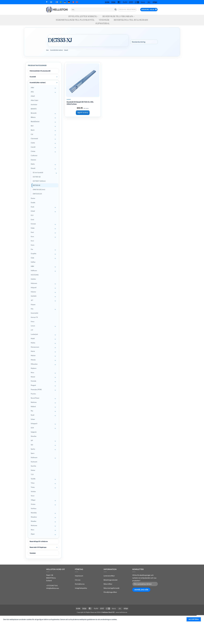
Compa (33, 151)
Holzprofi (33, 287)
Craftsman (34, 155)
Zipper (33, 534)
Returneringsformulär (112, 588)
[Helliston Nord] (56, 10)
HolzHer (33, 279)
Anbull (33, 96)
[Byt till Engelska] (77, 2)
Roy (32, 411)
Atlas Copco (34, 100)
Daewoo (33, 160)
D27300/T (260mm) (39, 181)
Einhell (33, 211)
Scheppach (34, 423)
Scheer (33, 419)
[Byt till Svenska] (61, 2)
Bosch (32, 130)
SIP (32, 440)
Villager (33, 500)
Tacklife (33, 479)
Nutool (33, 377)
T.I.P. (32, 474)
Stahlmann (34, 457)
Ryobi (32, 415)
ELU (32, 215)
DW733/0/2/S (37, 194)
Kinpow (33, 304)
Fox (32, 249)
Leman (33, 326)
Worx (32, 530)
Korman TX (34, 317)
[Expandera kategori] (57, 77)
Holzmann (34, 283)
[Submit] (115, 9)
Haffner (33, 262)
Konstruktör (34, 313)
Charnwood (34, 138)
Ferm (32, 236)
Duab (32, 207)
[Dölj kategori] (57, 82)
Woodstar (34, 517)
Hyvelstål (33, 77)
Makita (33, 343)
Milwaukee (34, 364)
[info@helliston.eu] (51, 2)
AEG (32, 92)
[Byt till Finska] (57, 2)
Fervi (32, 241)
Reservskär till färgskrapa (118, 16)
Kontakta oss (80, 584)
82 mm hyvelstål (38, 172)
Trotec (33, 487)
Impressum (79, 576)
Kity (32, 309)
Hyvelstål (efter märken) (82, 16)
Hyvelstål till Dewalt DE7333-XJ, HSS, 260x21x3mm (80, 103)
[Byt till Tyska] (69, 2)
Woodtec (33, 521)
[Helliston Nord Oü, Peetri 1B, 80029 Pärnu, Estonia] (47, 2)
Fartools (33, 224)
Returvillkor (108, 584)
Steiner (33, 470)
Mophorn (33, 368)
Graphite (33, 253)
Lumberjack (34, 334)
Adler (32, 87)
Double (33, 202)
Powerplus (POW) (36, 389)
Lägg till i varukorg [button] (82, 112)
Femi (32, 232)
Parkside (33, 381)
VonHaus (33, 508)
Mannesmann (35, 347)
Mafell (33, 338)
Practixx (33, 394)
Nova (32, 372)
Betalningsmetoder (111, 580)
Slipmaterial (102, 23)
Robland (33, 406)
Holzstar (33, 292)
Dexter (33, 198)
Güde (32, 258)
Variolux (33, 491)
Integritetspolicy (81, 588)
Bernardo (33, 113)
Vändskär (104, 20)
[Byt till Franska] (73, 2)
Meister (33, 355)
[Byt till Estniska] (65, 2)
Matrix (33, 351)
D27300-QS (36, 177)
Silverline (33, 436)
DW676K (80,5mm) (39, 189)
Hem (47, 50)
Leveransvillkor (109, 576)
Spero (32, 453)
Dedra (33, 164)
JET (32, 300)
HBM (32, 266)
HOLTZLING (35, 275)
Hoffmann (34, 270)
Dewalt (66, 50)
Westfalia (34, 513)
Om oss (77, 580)
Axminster (34, 104)
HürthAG (33, 296)
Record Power (35, 398)
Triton (32, 483)
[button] (127, 9)
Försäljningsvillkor (110, 592)
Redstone (34, 402)
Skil (32, 445)
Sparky (33, 449)
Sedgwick (34, 432)
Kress (32, 321)
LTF (32, 330)
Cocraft (33, 147)
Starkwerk (34, 462)
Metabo (33, 360)
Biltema (33, 117)
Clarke (33, 143)
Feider (33, 228)
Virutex (33, 504)
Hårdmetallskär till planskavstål (75, 20)
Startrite (33, 466)
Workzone (34, 525)
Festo (32, 245)
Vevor (32, 496)
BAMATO (34, 109)
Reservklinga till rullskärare (131, 20)
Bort (32, 126)
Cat (32, 134)
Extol (32, 219)
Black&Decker (35, 121)
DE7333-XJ (36, 185)
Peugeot (33, 385)
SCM (32, 428)
